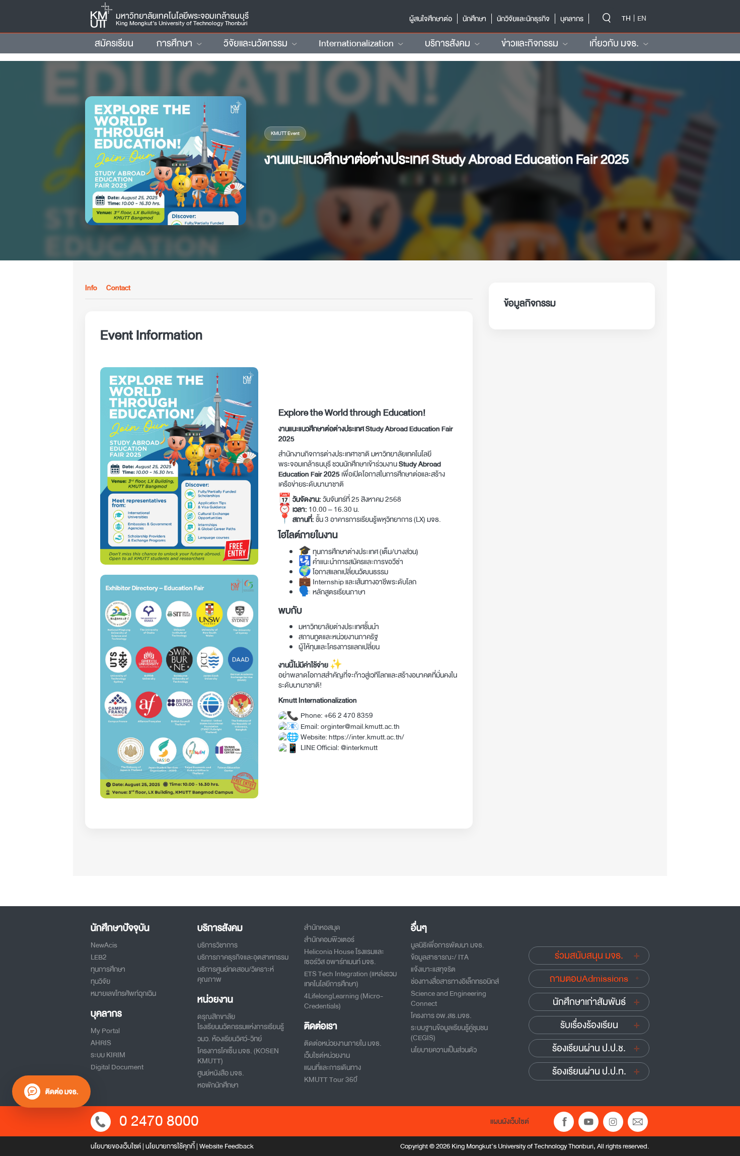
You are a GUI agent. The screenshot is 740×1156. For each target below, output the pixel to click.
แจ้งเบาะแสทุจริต (433, 969)
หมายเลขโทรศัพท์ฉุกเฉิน (123, 993)
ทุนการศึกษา (108, 969)
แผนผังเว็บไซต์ (509, 1121)
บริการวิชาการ (217, 945)
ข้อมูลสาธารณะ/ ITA (440, 957)
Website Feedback (226, 1146)
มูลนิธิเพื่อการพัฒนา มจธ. (447, 945)
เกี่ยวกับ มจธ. (614, 43)
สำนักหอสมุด (322, 927)
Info (91, 288)
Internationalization (356, 43)
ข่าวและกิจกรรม (529, 43)
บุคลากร (571, 19)
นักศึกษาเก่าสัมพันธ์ (589, 1002)
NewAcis (104, 945)
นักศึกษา (474, 19)
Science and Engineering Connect (448, 998)
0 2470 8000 (159, 1121)
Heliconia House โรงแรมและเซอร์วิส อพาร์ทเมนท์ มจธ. (344, 956)
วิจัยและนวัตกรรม (255, 43)
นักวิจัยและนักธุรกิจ (523, 19)
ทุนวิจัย (100, 981)
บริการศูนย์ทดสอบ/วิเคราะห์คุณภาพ (235, 974)
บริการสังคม (447, 43)
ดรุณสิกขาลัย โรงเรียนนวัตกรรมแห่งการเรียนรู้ (240, 1021)
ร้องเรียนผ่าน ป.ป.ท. (589, 1071)
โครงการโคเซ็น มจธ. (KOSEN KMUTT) (238, 1056)
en (641, 18)
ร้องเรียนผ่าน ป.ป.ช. (589, 1048)
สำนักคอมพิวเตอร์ (329, 939)
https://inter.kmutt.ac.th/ (366, 737)
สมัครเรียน (114, 43)
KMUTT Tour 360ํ (330, 1079)
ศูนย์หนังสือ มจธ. (220, 1073)
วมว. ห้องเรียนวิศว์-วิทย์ (229, 1039)
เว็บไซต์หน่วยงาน (327, 1055)
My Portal (105, 1031)
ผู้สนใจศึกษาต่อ (430, 19)
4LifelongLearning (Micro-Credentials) (343, 1001)
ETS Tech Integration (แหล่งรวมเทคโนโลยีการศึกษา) (350, 979)
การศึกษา (174, 43)
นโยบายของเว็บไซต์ (116, 1146)
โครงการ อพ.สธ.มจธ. (441, 1015)
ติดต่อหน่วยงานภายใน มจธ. (343, 1043)
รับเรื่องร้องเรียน (589, 1025)
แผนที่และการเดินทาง (332, 1067)
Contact (118, 288)
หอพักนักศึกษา (218, 1085)
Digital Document (117, 1067)
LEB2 (99, 957)
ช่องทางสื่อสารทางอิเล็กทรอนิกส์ (455, 981)
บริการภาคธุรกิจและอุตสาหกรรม (242, 957)
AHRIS (101, 1043)
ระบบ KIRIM (108, 1055)
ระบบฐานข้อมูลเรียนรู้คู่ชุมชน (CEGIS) (449, 1033)
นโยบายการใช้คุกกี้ (170, 1146)
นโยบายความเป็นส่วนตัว (444, 1050)
